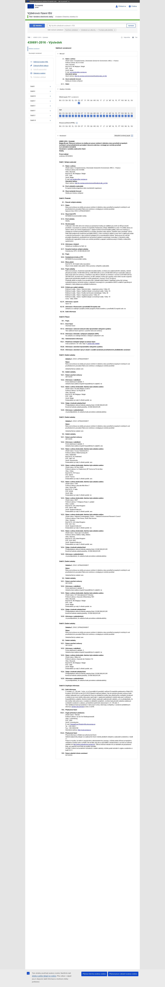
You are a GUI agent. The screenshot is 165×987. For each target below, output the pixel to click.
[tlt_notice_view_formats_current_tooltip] (132, 136)
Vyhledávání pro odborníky (88, 30)
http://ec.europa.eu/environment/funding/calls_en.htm (91, 76)
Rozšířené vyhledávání (71, 30)
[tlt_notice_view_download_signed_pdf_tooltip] (79, 103)
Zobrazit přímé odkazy (40, 65)
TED (29, 37)
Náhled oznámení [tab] (34, 48)
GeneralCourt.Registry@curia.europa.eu (82, 724)
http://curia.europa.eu (84, 730)
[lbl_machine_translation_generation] (77, 123)
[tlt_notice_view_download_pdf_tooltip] (60, 116)
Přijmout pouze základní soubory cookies (123, 974)
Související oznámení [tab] (35, 53)
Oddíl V (32, 101)
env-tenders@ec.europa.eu (78, 72)
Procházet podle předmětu (106, 30)
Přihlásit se (122, 6)
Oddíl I (32, 86)
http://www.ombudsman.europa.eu (84, 744)
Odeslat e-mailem (39, 73)
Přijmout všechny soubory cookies (94, 974)
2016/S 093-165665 (93, 343)
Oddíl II (32, 91)
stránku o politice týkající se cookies (44, 976)
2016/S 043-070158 (78, 706)
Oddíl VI (33, 120)
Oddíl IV (33, 96)
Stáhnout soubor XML (40, 62)
